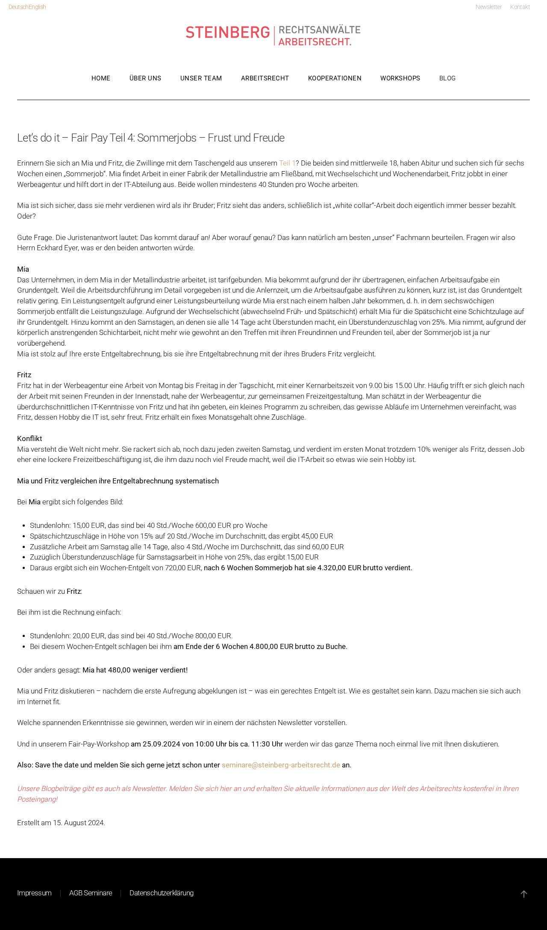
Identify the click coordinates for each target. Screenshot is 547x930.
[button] (523, 894)
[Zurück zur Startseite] (273, 35)
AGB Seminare (90, 893)
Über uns (145, 78)
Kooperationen (335, 78)
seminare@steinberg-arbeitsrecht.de (281, 765)
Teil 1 (287, 163)
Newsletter (489, 6)
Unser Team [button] (201, 78)
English (37, 6)
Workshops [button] (400, 78)
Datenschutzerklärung (161, 893)
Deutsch (19, 6)
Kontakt (520, 6)
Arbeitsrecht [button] (265, 78)
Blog (447, 78)
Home (101, 78)
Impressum (34, 893)
